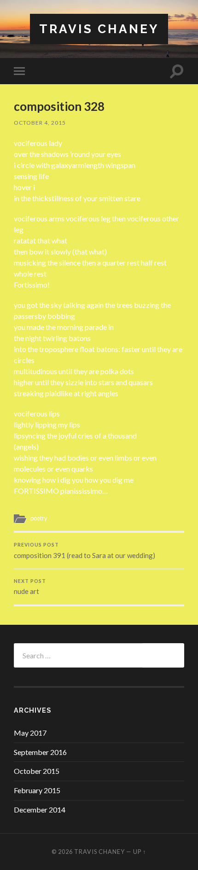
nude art (30, 587)
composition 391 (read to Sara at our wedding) (84, 550)
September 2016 (40, 752)
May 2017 (30, 732)
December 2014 (39, 809)
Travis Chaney (99, 29)
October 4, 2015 (40, 122)
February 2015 (37, 790)
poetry (38, 518)
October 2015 (36, 770)
